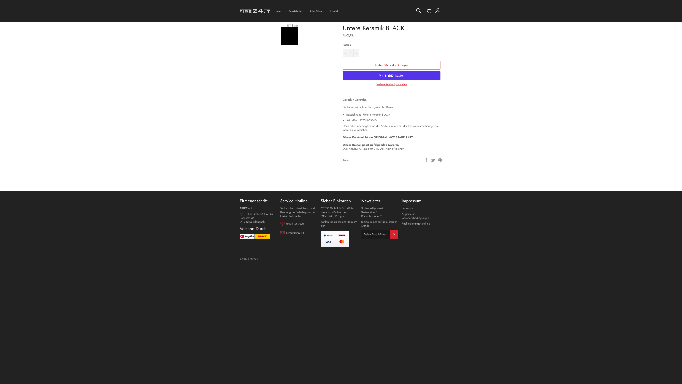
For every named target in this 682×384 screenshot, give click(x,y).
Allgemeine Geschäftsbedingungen (415, 216)
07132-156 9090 (295, 224)
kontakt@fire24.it (295, 232)
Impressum (408, 208)
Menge (347, 45)
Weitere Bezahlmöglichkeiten (392, 84)
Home (277, 11)
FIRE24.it (254, 259)
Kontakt (334, 11)
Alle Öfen (316, 11)
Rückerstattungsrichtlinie (416, 224)
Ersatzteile (295, 11)
